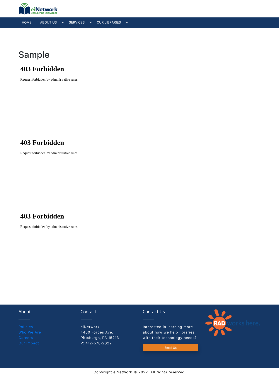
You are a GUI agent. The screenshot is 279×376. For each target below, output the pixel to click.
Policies (26, 327)
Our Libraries (109, 22)
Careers (26, 337)
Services (77, 22)
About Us (48, 22)
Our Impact (29, 343)
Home (26, 22)
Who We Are (30, 332)
